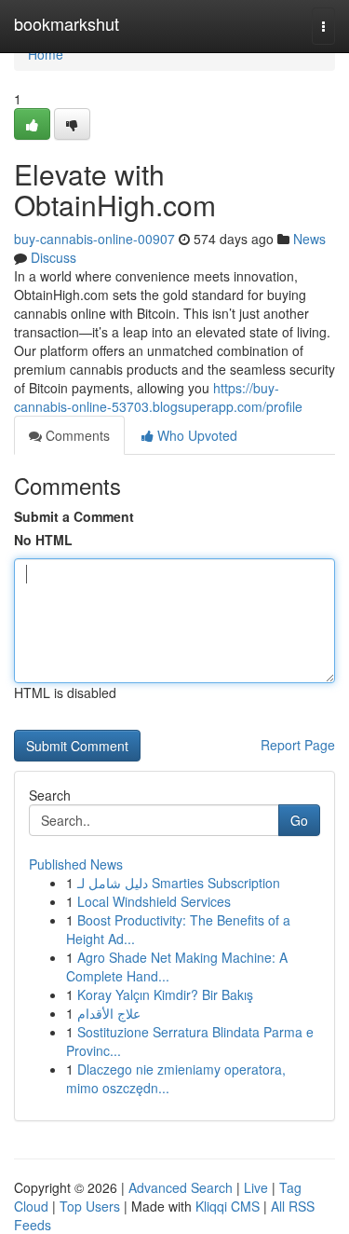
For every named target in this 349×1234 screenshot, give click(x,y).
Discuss (53, 257)
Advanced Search (180, 1187)
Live (256, 1187)
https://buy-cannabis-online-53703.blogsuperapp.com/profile (158, 397)
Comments (76, 435)
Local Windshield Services (154, 901)
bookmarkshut (66, 23)
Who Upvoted (195, 435)
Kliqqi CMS (227, 1206)
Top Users (90, 1206)
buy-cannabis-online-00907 (94, 238)
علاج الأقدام (109, 1013)
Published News (76, 864)
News (309, 238)
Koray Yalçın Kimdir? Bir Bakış (165, 994)
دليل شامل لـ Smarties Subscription (178, 882)
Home (45, 54)
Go (299, 820)
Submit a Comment (74, 516)
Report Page (298, 744)
